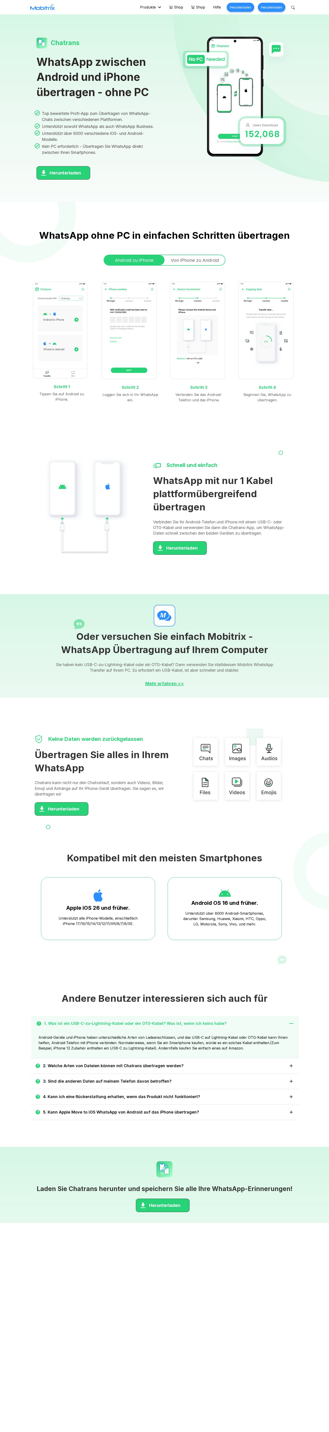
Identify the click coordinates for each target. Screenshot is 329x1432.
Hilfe (217, 7)
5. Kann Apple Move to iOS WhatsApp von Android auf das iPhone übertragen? (121, 1112)
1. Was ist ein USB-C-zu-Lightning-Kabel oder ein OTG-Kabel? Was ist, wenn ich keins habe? (135, 1023)
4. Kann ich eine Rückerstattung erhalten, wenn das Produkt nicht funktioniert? (121, 1096)
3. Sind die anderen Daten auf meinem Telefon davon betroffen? (107, 1081)
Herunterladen (240, 7)
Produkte (148, 7)
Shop (178, 7)
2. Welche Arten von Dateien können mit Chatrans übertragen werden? (113, 1065)
